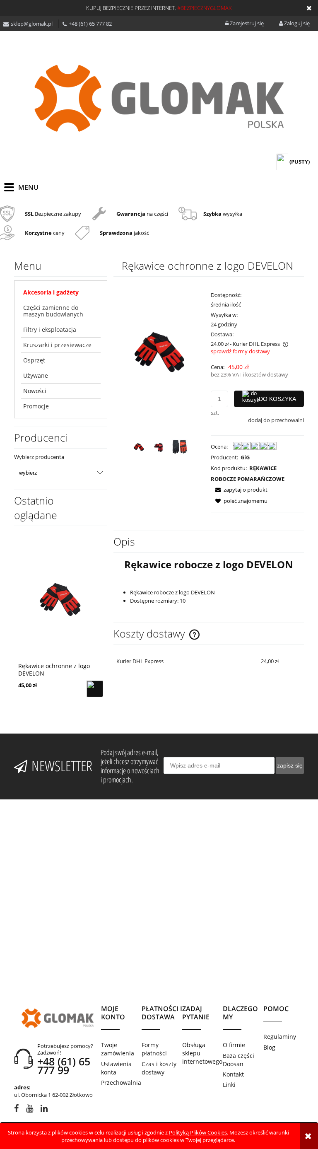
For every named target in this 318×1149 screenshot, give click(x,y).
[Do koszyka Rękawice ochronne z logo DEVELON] (95, 689)
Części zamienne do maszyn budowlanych (53, 311)
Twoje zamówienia (117, 1049)
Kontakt (233, 1074)
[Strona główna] (159, 98)
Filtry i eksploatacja (49, 329)
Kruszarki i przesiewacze (57, 345)
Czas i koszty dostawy (159, 1068)
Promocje (36, 406)
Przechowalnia (121, 1082)
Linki (229, 1085)
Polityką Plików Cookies (198, 1132)
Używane (35, 375)
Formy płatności (154, 1049)
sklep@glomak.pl (32, 23)
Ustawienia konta (116, 1068)
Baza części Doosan (238, 1060)
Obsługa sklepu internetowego (202, 1053)
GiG (245, 457)
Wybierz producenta (39, 457)
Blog (269, 1047)
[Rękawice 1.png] (139, 448)
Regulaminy (279, 1036)
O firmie (234, 1045)
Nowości (34, 391)
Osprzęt (34, 360)
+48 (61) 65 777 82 (90, 23)
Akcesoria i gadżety (51, 292)
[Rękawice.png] (159, 447)
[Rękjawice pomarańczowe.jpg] (179, 447)
